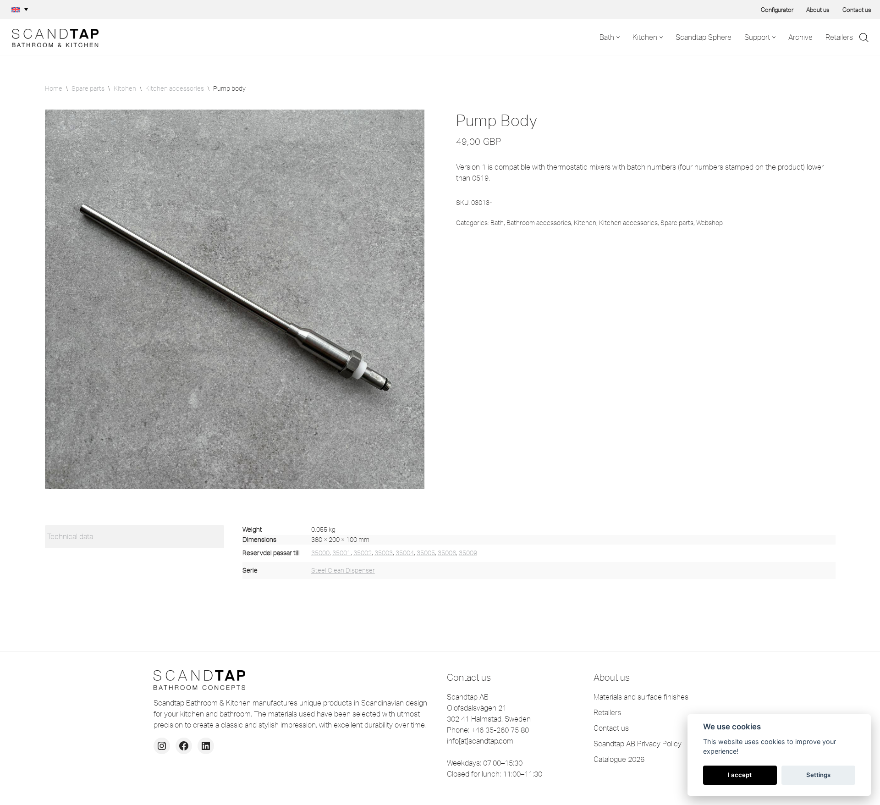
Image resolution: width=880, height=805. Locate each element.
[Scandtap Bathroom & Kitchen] (53, 37)
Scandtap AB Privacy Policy (638, 743)
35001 (341, 553)
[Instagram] (162, 746)
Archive (800, 37)
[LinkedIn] (206, 746)
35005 (426, 553)
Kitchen (125, 88)
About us (818, 10)
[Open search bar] (864, 37)
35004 (405, 553)
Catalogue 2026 (619, 759)
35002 (362, 553)
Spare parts (88, 88)
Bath (497, 223)
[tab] (134, 536)
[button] (20, 9)
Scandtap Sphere (704, 37)
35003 (383, 553)
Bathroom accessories (538, 223)
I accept (740, 774)
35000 (320, 553)
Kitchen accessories (174, 88)
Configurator (777, 10)
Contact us (856, 10)
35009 (468, 553)
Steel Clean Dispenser (343, 570)
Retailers (839, 37)
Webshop (709, 223)
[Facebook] (184, 746)
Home (53, 88)
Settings (818, 774)
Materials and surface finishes (641, 696)
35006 (447, 553)
